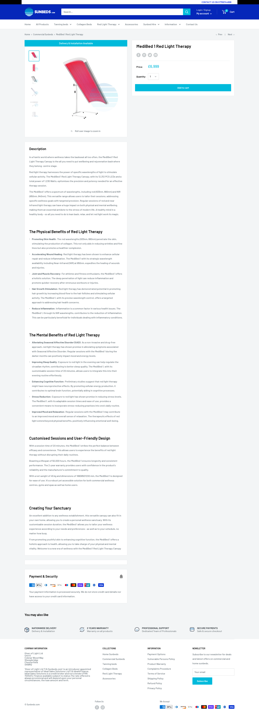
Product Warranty (156, 663)
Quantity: (141, 76)
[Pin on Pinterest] (144, 54)
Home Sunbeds (110, 654)
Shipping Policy (155, 678)
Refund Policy (154, 683)
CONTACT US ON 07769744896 (216, 2)
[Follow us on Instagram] (103, 707)
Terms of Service (156, 673)
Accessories (131, 24)
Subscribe (202, 681)
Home (28, 24)
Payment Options (156, 654)
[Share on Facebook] (138, 54)
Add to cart (183, 87)
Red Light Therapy (106, 24)
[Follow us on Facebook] (97, 707)
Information (171, 24)
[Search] (187, 12)
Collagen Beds (84, 24)
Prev (220, 34)
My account (202, 13)
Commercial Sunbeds (43, 34)
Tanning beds (61, 24)
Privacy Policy (154, 688)
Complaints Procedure (159, 668)
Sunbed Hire (149, 24)
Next (230, 34)
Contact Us (192, 24)
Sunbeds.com (33, 704)
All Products (42, 24)
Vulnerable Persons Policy (161, 658)
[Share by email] (155, 54)
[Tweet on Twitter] (150, 54)
